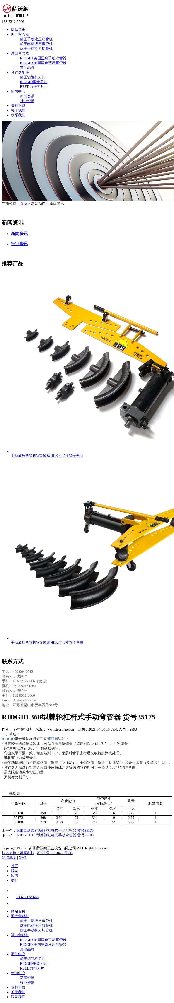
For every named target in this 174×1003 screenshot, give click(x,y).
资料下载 (18, 105)
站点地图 (9, 858)
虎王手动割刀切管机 (36, 48)
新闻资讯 (27, 96)
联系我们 (18, 115)
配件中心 (18, 954)
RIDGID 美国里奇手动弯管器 (43, 58)
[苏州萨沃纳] (15, 17)
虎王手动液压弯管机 (36, 39)
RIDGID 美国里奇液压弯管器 (43, 63)
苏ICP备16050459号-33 (55, 853)
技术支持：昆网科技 (18, 853)
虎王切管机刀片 (32, 77)
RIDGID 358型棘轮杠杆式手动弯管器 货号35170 (55, 830)
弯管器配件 (20, 72)
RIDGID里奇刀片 (33, 82)
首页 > (25, 203)
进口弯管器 (20, 53)
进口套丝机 (20, 935)
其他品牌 (27, 67)
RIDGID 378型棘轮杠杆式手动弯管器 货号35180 (55, 835)
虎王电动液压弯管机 (36, 44)
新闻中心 (18, 91)
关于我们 (18, 110)
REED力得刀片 (32, 86)
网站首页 (18, 29)
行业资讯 (27, 101)
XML (23, 858)
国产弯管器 (20, 34)
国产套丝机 (20, 916)
